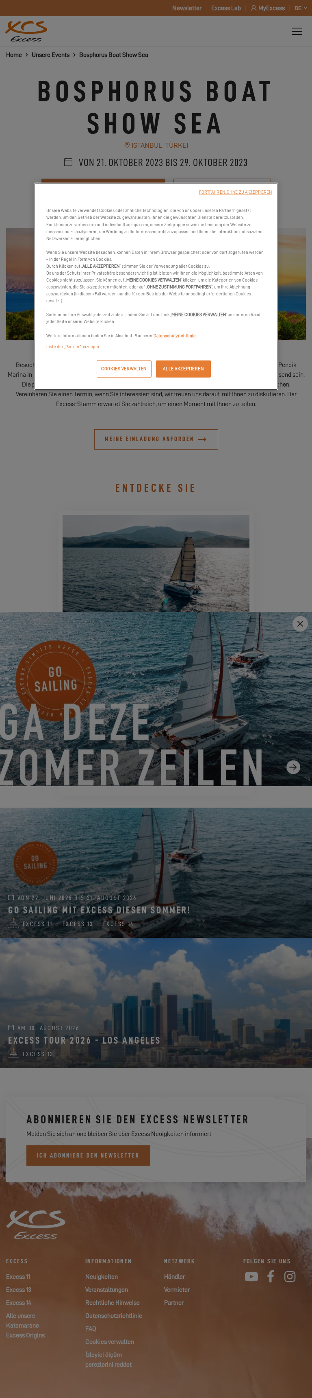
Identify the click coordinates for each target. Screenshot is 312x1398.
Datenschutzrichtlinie (175, 335)
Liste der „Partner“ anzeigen (72, 346)
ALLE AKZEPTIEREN (183, 368)
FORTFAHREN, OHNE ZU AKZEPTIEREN (235, 192)
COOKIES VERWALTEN (124, 368)
